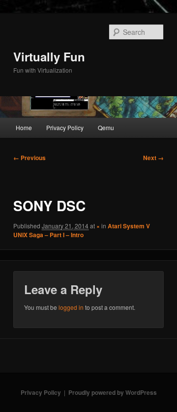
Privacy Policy (65, 127)
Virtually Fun (49, 56)
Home (24, 127)
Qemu (106, 127)
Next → (153, 157)
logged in (71, 307)
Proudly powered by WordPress (112, 392)
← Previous (29, 157)
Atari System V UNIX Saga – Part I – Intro (81, 230)
